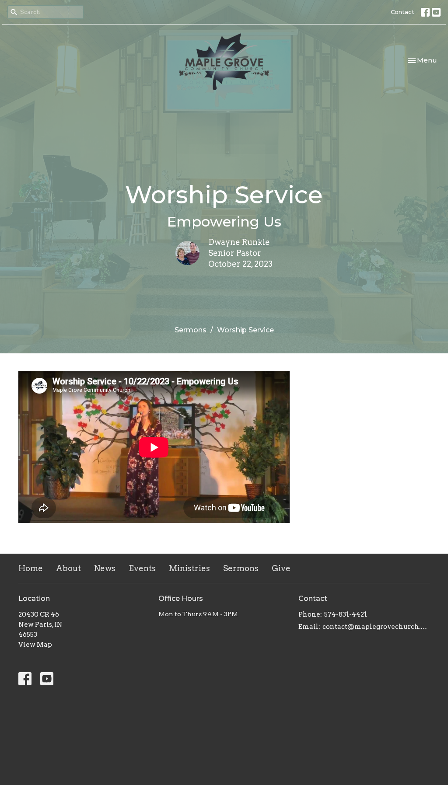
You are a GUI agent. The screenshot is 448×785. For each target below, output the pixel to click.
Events (142, 568)
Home (30, 568)
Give (281, 568)
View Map (35, 645)
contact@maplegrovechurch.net (376, 627)
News (105, 568)
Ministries (189, 568)
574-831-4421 (345, 614)
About (68, 568)
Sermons (190, 330)
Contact (402, 11)
